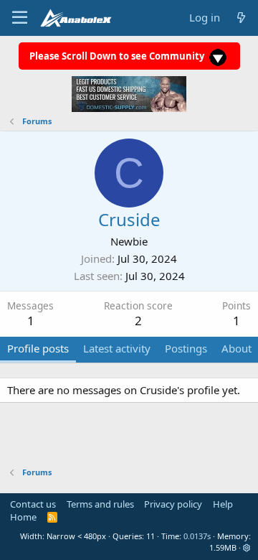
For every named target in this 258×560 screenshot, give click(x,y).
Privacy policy (173, 504)
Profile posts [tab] (38, 348)
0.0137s (197, 536)
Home (23, 516)
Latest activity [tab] (116, 348)
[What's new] (241, 17)
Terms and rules (100, 504)
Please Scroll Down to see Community (117, 56)
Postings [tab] (186, 348)
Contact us (33, 504)
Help (223, 504)
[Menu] (20, 18)
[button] (247, 547)
